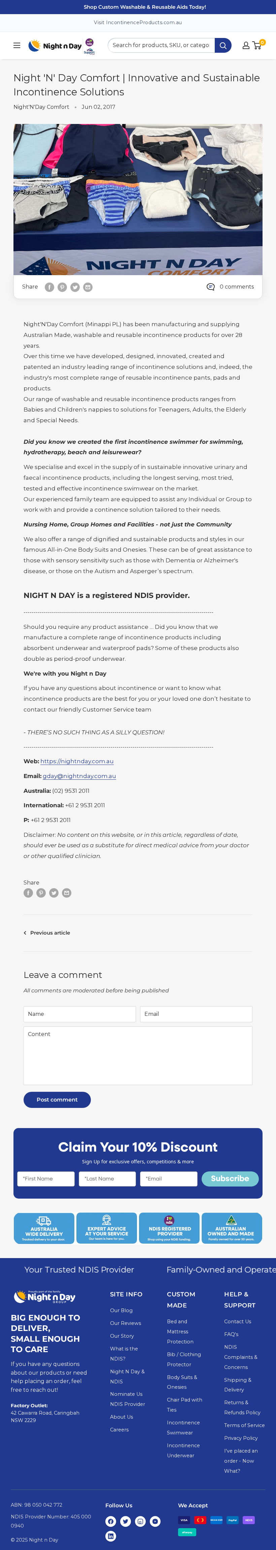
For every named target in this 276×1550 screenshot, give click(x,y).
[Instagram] (140, 1521)
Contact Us (237, 1322)
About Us (121, 1417)
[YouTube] (155, 1521)
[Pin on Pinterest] (62, 287)
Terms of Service (244, 1425)
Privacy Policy (241, 1438)
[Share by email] (88, 287)
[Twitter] (125, 1521)
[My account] (246, 45)
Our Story (122, 1336)
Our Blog (121, 1310)
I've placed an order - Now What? (241, 1461)
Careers (119, 1430)
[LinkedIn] (110, 1536)
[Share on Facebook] (49, 287)
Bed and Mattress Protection (180, 1332)
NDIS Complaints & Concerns (240, 1357)
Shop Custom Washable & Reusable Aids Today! (145, 7)
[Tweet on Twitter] (75, 287)
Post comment (57, 1099)
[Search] (223, 45)
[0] (257, 45)
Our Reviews (125, 1323)
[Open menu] (16, 45)
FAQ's (231, 1334)
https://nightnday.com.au (77, 761)
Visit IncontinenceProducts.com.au (138, 22)
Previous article (50, 933)
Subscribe (230, 1179)
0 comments (237, 287)
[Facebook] (110, 1521)
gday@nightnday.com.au (79, 776)
